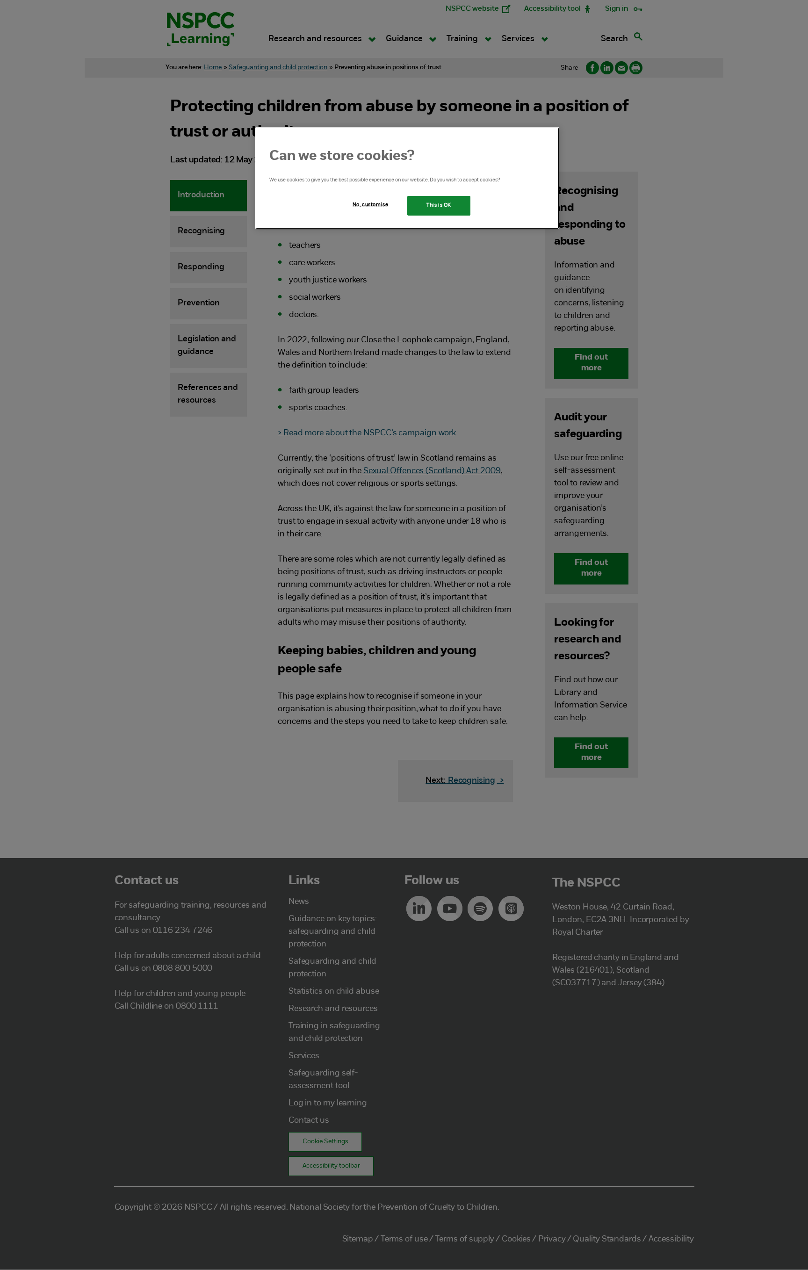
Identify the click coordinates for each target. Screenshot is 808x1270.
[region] (407, 178)
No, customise (370, 205)
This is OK (438, 205)
